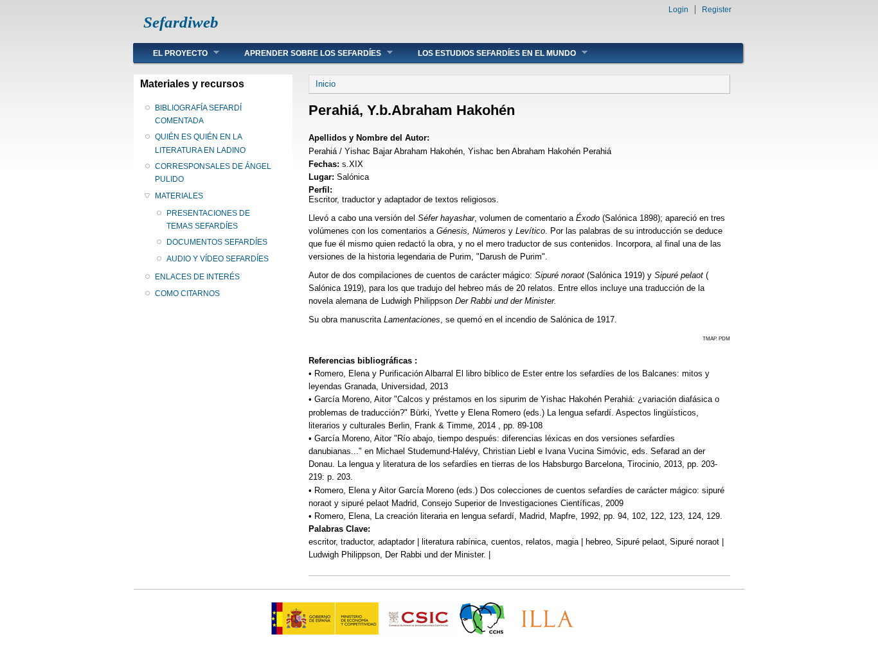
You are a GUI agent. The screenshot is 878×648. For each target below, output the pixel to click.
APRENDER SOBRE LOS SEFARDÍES (303, 53)
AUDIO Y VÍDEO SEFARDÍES (217, 258)
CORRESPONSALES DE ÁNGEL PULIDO (213, 173)
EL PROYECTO (171, 53)
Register (716, 9)
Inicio (326, 84)
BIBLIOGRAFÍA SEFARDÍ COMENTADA (198, 114)
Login (678, 9)
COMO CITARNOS (187, 293)
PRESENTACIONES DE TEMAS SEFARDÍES (208, 220)
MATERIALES (179, 195)
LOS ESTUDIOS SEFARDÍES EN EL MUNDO (487, 53)
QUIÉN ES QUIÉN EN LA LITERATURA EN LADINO (200, 143)
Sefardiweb (181, 22)
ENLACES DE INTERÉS (197, 276)
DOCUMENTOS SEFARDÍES (216, 242)
